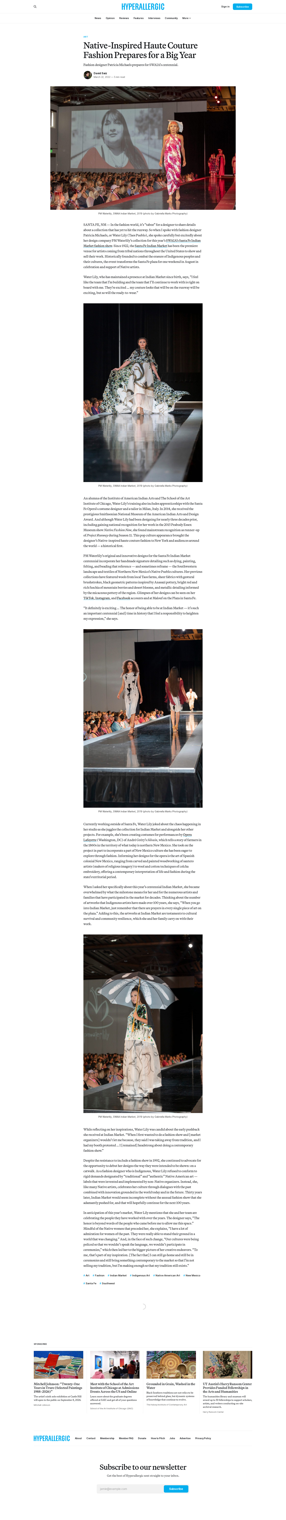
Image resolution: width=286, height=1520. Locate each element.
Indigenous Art (141, 1275)
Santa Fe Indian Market (151, 246)
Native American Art (168, 1275)
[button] (185, 18)
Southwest (108, 1283)
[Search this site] (35, 6)
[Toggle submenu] (190, 18)
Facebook (123, 598)
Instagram (102, 598)
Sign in (225, 6)
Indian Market (118, 1275)
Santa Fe (91, 1283)
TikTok (88, 598)
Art (85, 36)
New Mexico (193, 1275)
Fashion (99, 1275)
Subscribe (242, 6)
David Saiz (100, 73)
